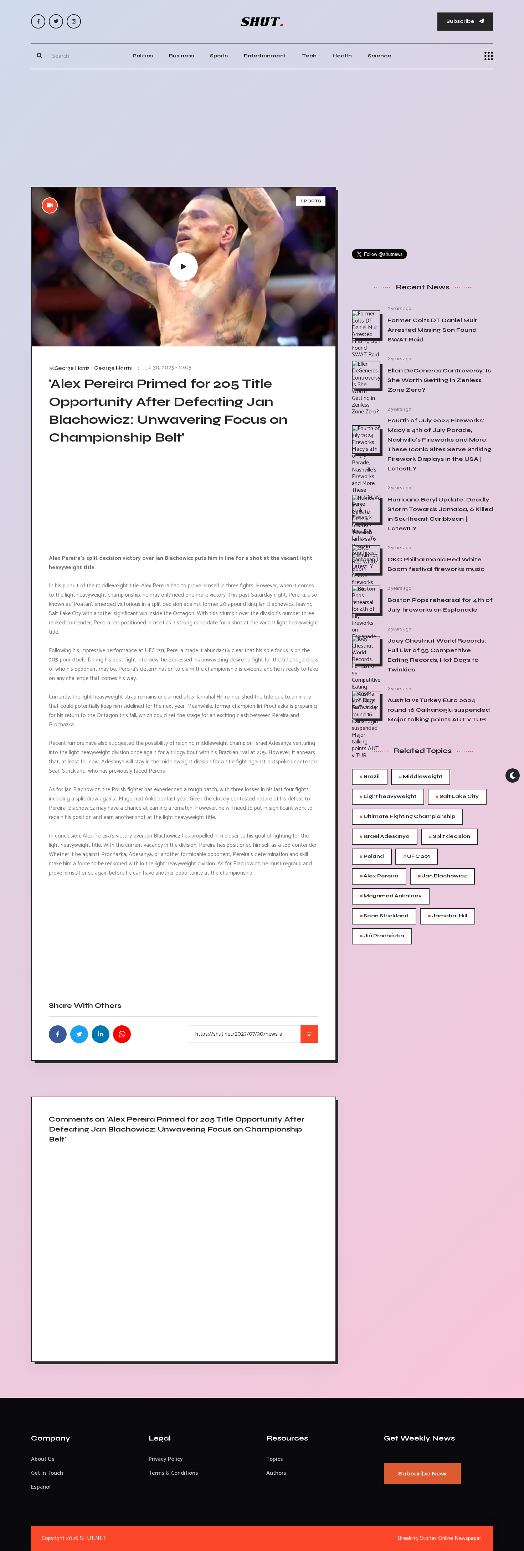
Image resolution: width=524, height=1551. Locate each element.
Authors (276, 1473)
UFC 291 (416, 856)
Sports (219, 56)
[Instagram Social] (74, 21)
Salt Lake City (457, 797)
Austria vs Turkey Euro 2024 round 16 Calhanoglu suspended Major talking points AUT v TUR (438, 710)
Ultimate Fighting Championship (407, 817)
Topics (274, 1459)
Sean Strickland (384, 916)
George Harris (113, 368)
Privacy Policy (166, 1459)
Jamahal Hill (447, 916)
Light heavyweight (388, 797)
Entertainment (265, 56)
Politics (143, 56)
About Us (43, 1459)
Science (379, 56)
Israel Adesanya (385, 837)
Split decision (449, 837)
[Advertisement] (262, 126)
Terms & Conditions (173, 1473)
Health (342, 56)
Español (41, 1487)
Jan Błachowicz (442, 876)
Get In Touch (47, 1473)
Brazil (370, 777)
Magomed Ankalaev (391, 896)
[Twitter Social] (56, 21)
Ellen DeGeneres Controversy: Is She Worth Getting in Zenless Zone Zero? (439, 380)
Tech (309, 56)
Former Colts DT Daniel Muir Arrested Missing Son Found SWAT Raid (432, 330)
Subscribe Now (422, 1473)
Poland (372, 856)
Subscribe (461, 21)
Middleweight (420, 777)
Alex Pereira (379, 876)
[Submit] (39, 56)
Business (181, 56)
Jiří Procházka (382, 936)
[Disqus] (183, 1253)
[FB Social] (38, 21)
